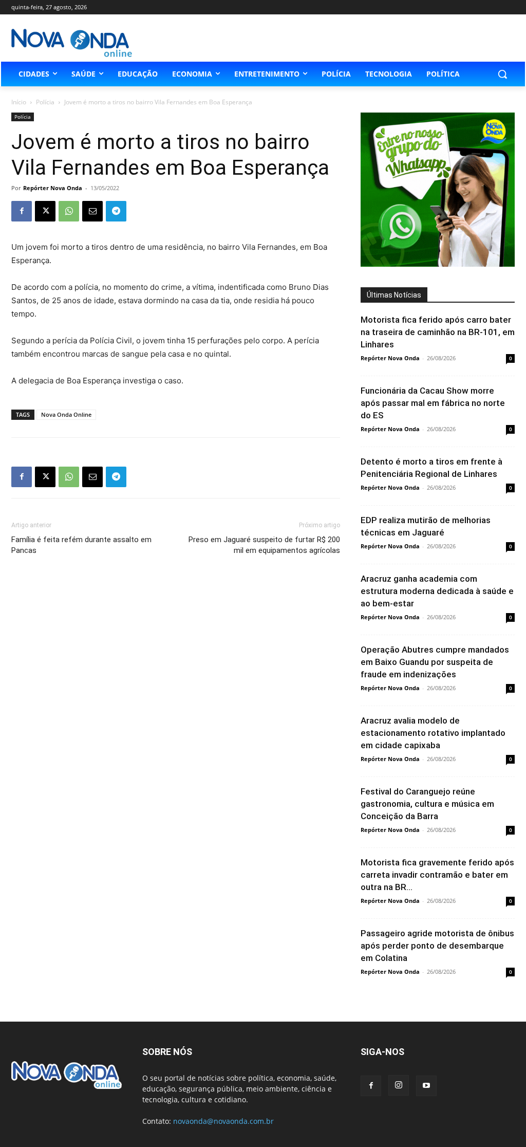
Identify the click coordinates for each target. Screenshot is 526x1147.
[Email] (92, 211)
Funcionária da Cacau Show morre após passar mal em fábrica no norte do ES (433, 402)
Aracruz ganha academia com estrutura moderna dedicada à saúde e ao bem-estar (437, 591)
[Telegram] (116, 211)
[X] (45, 211)
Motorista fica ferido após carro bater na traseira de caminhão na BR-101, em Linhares (438, 331)
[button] (502, 74)
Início (18, 102)
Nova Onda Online (66, 414)
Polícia (45, 102)
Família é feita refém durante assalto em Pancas (81, 545)
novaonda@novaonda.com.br (223, 1121)
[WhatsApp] (69, 211)
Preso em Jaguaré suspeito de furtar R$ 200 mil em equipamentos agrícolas (264, 545)
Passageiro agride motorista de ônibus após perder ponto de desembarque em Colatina (437, 945)
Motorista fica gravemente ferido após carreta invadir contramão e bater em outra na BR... (437, 874)
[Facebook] (21, 211)
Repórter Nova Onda (52, 188)
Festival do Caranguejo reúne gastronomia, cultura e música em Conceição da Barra (427, 803)
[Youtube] (426, 1086)
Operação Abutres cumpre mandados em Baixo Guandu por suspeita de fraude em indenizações (435, 661)
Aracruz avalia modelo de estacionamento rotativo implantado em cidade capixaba (433, 732)
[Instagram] (398, 1085)
